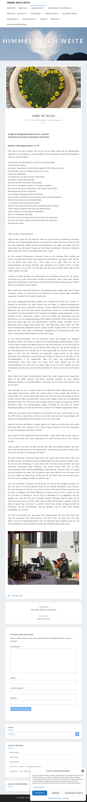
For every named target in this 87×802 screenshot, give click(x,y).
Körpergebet (12, 19)
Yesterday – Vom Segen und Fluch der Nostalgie (29, 771)
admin (44, 120)
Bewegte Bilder (51, 13)
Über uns (22, 8)
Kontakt (43, 19)
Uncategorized (16, 596)
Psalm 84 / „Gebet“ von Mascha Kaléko (25, 766)
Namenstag (14, 752)
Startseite (11, 8)
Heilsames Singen (69, 13)
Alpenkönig (14, 762)
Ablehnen (55, 793)
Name (13, 678)
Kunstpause (35, 13)
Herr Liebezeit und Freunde (59, 8)
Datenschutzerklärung (55, 798)
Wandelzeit (14, 757)
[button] (83, 771)
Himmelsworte (37, 8)
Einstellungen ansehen (74, 793)
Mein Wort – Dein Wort (16, 13)
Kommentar (15, 647)
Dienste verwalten (38, 787)
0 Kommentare (56, 120)
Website (13, 698)
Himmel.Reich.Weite (18, 2)
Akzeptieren (39, 793)
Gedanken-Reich (28, 19)
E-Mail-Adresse (17, 688)
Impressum (66, 798)
